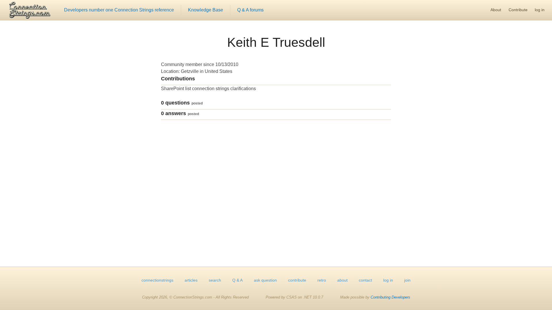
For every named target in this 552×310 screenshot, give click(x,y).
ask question (265, 280)
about (342, 280)
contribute (297, 280)
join (407, 280)
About (495, 9)
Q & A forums (250, 9)
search (215, 280)
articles (191, 280)
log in (540, 9)
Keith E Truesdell (276, 42)
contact (365, 280)
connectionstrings (157, 280)
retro (321, 280)
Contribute (518, 9)
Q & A (237, 280)
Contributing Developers (390, 297)
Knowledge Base (205, 9)
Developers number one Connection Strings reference (119, 9)
